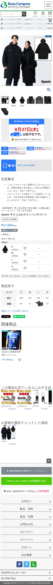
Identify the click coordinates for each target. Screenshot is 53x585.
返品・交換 (26, 516)
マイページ (43, 16)
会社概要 (26, 555)
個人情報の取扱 (8, 578)
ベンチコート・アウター (34, 28)
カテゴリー (26, 531)
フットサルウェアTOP (12, 28)
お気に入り (35, 16)
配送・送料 (26, 508)
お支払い (26, 501)
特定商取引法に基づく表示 (13, 572)
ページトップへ (49, 461)
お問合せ (50, 16)
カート (50, 23)
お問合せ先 (26, 524)
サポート (26, 547)
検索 (24, 14)
